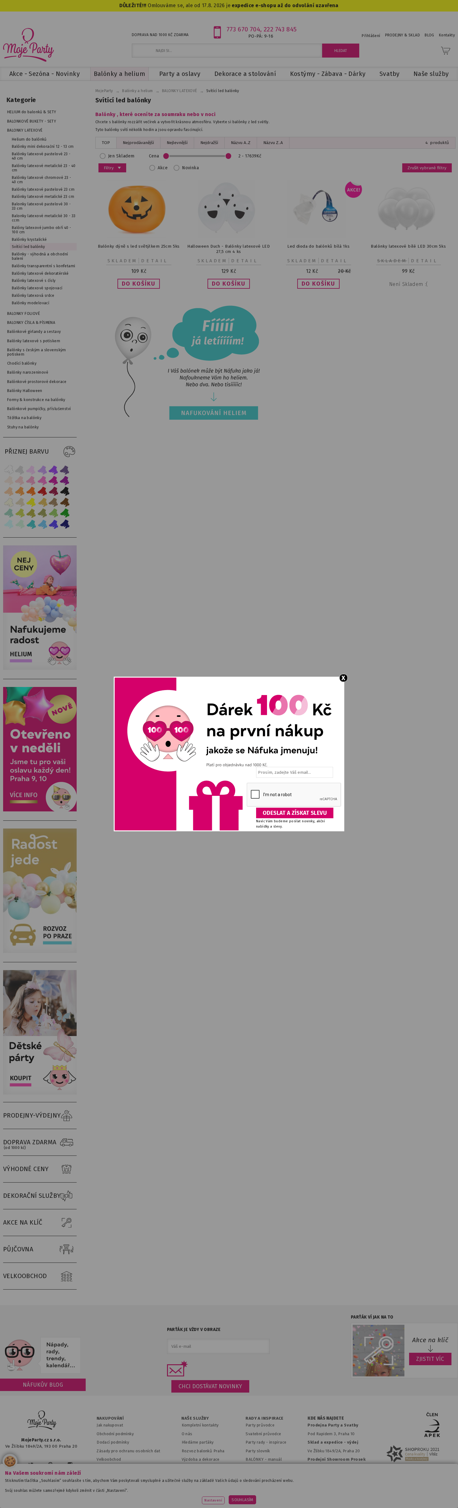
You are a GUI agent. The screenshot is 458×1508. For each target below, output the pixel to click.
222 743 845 (280, 29)
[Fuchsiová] (42, 480)
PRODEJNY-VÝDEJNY (32, 1115)
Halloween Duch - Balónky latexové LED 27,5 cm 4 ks (228, 249)
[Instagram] (70, 1464)
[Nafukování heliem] (185, 362)
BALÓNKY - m (258, 1459)
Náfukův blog (43, 1384)
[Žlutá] (31, 502)
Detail (155, 261)
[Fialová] (42, 469)
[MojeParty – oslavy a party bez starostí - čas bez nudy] (28, 44)
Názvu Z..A (273, 142)
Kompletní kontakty (200, 1425)
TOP (106, 142)
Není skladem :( (408, 284)
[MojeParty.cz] (42, 1421)
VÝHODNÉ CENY (26, 1169)
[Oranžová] (31, 491)
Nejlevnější (177, 142)
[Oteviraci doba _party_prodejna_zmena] (41, 810)
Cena (154, 156)
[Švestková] (54, 469)
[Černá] (65, 491)
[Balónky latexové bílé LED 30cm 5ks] (408, 236)
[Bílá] (9, 469)
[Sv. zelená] (54, 513)
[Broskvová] (9, 491)
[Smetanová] (9, 502)
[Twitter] (30, 1464)
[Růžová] (31, 480)
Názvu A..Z (240, 142)
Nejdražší (209, 142)
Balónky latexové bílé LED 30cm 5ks (408, 246)
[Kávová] (54, 502)
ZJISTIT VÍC (430, 1359)
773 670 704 (243, 29)
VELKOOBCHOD (25, 1276)
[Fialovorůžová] (65, 469)
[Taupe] (20, 502)
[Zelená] (65, 513)
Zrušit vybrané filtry (427, 167)
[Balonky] (41, 668)
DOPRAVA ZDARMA (30, 1144)
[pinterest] (50, 1464)
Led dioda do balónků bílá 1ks (318, 246)
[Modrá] (54, 524)
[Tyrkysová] (31, 524)
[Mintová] (20, 524)
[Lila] (31, 469)
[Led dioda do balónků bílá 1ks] (318, 236)
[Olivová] (31, 513)
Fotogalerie (257, 1476)
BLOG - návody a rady (266, 1468)
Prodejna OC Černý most (333, 1476)
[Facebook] (12, 1464)
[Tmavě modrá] (65, 524)
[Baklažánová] (65, 480)
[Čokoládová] (65, 502)
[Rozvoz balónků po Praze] (41, 951)
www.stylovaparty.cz (408, 1494)
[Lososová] (9, 480)
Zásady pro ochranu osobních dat (128, 1451)
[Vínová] (54, 491)
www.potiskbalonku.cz (349, 1494)
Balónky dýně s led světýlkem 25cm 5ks (139, 246)
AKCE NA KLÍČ (22, 1222)
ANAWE (287, 1504)
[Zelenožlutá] (20, 513)
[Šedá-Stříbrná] (20, 469)
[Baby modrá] (9, 524)
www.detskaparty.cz (219, 1494)
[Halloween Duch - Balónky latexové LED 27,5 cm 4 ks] (229, 236)
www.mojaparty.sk (99, 1494)
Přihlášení (371, 36)
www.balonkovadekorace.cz (282, 1494)
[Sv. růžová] (20, 480)
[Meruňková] (20, 491)
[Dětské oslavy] (41, 1093)
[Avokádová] (42, 513)
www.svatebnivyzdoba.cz (157, 1494)
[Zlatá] (42, 502)
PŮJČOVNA (18, 1249)
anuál (276, 1459)
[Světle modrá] (42, 524)
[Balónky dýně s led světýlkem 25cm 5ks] (138, 236)
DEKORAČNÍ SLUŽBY (32, 1195)
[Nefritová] (9, 513)
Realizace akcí (195, 1468)
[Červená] (42, 491)
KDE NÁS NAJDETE (326, 1418)
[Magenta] (54, 480)
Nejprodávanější (138, 142)
